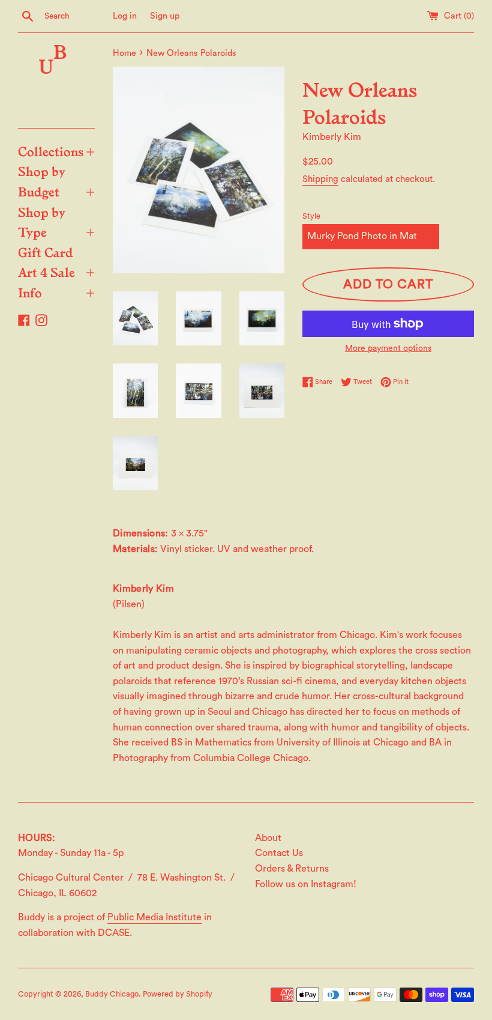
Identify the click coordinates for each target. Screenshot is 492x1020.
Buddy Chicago (112, 994)
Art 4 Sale (56, 271)
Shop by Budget (56, 181)
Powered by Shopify (177, 994)
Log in (125, 15)
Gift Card (45, 251)
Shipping (320, 179)
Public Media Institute (154, 917)
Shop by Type (56, 221)
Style (311, 216)
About (268, 838)
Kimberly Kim (331, 137)
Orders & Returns (292, 868)
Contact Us (279, 853)
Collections (56, 150)
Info (56, 292)
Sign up (165, 15)
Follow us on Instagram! (305, 884)
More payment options (388, 348)
